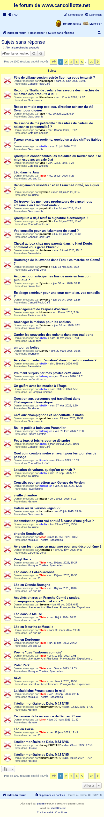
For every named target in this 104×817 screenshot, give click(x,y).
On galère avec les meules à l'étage (40, 386)
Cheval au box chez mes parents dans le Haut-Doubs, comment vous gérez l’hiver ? (54, 245)
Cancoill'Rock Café (39, 83)
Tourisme (33, 194)
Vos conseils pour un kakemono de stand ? (46, 231)
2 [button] (66, 62)
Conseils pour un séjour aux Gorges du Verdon (49, 482)
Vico (42, 113)
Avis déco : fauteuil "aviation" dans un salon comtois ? (55, 360)
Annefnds (45, 549)
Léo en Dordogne (27, 639)
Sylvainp (44, 192)
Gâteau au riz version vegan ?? (37, 508)
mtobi (43, 498)
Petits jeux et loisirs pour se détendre (42, 440)
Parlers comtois (37, 315)
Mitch (42, 537)
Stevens (44, 604)
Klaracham (46, 80)
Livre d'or (95, 23)
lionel (42, 460)
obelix (43, 146)
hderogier (45, 376)
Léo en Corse (24, 729)
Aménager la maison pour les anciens (42, 322)
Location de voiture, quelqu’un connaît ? (44, 470)
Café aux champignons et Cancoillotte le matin (49, 415)
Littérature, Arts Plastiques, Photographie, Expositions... (60, 607)
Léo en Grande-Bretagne (32, 585)
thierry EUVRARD (50, 706)
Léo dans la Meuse (28, 614)
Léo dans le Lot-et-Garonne (34, 572)
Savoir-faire (34, 253)
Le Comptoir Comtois (40, 392)
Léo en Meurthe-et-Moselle (33, 627)
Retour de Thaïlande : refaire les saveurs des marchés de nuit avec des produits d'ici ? (56, 92)
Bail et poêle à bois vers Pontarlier (40, 428)
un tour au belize (26, 347)
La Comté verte (37, 269)
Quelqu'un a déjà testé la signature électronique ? (51, 218)
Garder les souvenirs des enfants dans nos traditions (53, 334)
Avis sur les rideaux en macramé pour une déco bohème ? (58, 546)
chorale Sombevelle (29, 534)
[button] (53, 62)
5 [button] (82, 62)
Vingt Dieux (22, 559)
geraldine (45, 418)
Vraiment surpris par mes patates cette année (47, 373)
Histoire (32, 501)
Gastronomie (35, 100)
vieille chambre (25, 495)
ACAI (17, 678)
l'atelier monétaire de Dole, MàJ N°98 (41, 703)
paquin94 (45, 208)
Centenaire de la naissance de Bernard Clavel (48, 716)
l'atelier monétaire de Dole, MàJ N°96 (41, 742)
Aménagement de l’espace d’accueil (41, 309)
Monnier (44, 312)
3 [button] (71, 62)
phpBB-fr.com (58, 808)
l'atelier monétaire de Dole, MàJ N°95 (41, 754)
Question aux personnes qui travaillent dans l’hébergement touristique (47, 400)
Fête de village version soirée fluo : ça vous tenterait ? (54, 77)
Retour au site (72, 23)
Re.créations (35, 488)
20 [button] (91, 62)
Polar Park (22, 665)
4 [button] (76, 62)
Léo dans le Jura (26, 172)
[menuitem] (13, 15)
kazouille (45, 511)
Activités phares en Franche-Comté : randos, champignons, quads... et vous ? (47, 599)
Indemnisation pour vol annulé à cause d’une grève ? (54, 521)
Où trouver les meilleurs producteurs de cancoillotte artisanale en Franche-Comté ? (53, 203)
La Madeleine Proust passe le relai (39, 691)
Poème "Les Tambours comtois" (38, 652)
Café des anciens (38, 132)
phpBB (41, 803)
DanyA (43, 350)
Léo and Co (34, 178)
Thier (42, 175)
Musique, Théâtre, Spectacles (45, 539)
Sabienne (45, 250)
